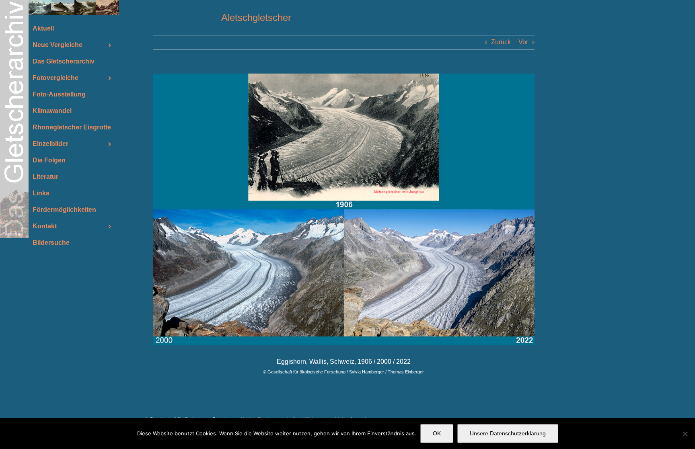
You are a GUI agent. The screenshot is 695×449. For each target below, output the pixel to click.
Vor (523, 42)
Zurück (501, 42)
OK (437, 433)
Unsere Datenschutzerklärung (508, 433)
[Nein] (685, 434)
